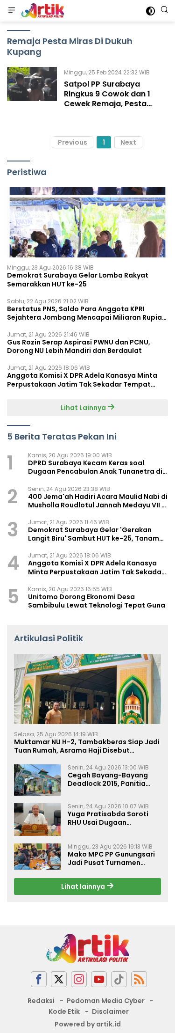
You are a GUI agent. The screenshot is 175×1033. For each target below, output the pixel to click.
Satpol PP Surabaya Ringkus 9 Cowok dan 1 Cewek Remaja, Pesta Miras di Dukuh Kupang (107, 98)
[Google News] (119, 979)
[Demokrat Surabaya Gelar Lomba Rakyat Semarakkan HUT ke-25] (87, 222)
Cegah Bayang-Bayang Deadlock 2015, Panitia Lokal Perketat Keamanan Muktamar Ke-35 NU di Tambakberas (112, 779)
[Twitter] (59, 979)
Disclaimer (110, 1011)
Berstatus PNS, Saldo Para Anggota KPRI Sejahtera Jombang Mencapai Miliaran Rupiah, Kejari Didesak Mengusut (87, 313)
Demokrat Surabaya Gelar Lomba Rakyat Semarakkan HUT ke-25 (77, 279)
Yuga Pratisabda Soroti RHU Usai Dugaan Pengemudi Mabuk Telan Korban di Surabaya (110, 818)
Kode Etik (64, 1011)
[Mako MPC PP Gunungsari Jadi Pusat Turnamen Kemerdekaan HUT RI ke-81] (37, 856)
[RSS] (139, 979)
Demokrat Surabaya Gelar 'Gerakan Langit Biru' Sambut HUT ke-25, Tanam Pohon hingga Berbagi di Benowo (93, 534)
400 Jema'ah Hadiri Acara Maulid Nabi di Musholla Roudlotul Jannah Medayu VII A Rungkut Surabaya (98, 500)
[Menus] (11, 11)
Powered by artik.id (88, 1024)
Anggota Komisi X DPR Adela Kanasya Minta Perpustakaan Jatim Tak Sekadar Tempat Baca (82, 379)
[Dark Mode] (150, 11)
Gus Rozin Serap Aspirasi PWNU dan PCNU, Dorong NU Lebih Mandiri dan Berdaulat (78, 346)
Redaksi (41, 1000)
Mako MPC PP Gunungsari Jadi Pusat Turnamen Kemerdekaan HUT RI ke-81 (113, 858)
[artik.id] (41, 11)
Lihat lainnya (83, 886)
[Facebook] (39, 979)
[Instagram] (79, 979)
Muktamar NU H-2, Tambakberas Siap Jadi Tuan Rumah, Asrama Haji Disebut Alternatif (87, 746)
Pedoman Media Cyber (106, 1000)
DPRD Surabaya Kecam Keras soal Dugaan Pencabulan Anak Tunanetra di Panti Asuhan (95, 467)
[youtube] (99, 979)
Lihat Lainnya (84, 407)
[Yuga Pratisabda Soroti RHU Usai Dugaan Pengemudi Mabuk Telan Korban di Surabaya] (37, 819)
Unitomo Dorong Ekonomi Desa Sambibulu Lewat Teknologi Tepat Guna (96, 601)
